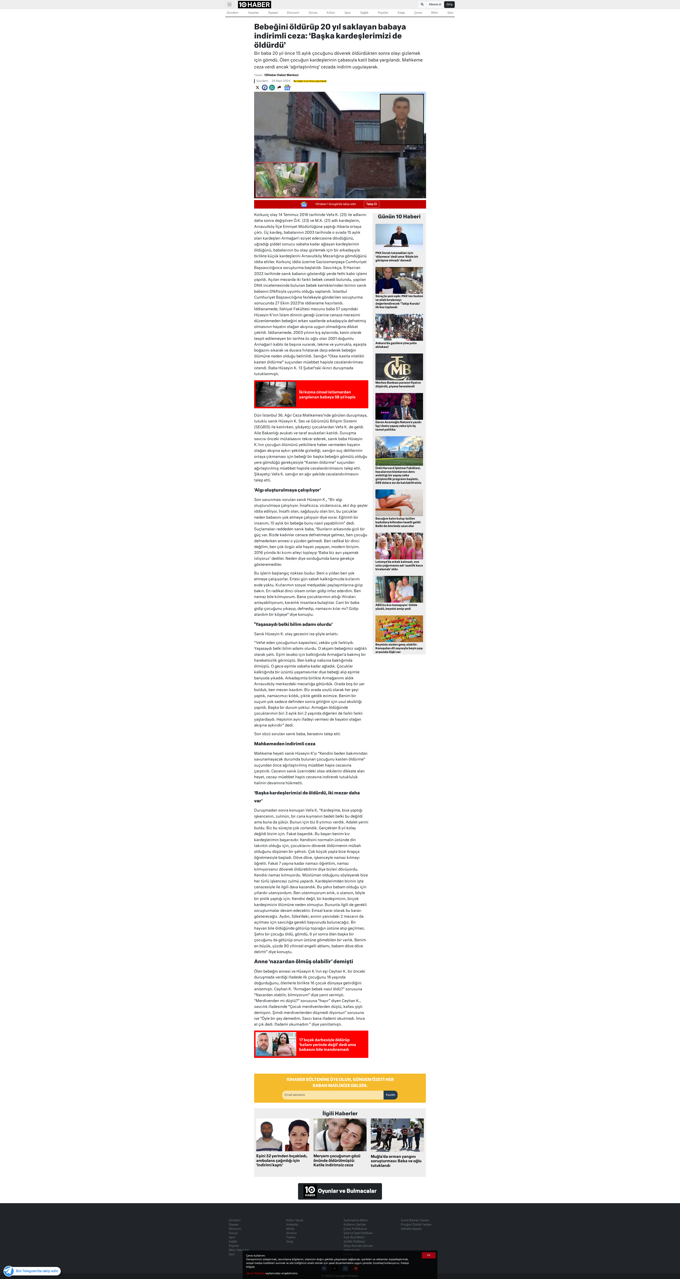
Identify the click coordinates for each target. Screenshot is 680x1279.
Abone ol (435, 4)
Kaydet (390, 1095)
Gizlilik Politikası (354, 1241)
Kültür (331, 13)
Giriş (449, 4)
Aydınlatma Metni (356, 1220)
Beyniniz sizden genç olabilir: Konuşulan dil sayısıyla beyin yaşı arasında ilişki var (399, 648)
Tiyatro (291, 1237)
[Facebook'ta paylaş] (265, 87)
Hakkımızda (351, 1250)
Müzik (290, 1229)
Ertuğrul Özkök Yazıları (416, 1224)
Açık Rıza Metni (354, 1237)
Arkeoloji (292, 1224)
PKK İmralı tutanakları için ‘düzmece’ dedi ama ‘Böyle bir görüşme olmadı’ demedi (396, 257)
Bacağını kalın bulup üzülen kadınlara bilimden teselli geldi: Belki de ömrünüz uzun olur (398, 522)
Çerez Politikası (255, 1273)
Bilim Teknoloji (239, 1250)
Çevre (418, 13)
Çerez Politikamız (355, 1229)
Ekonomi (293, 13)
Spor (347, 13)
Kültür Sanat (294, 1220)
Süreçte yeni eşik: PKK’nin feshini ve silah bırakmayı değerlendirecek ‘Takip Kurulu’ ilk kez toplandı (399, 302)
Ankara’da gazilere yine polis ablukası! (396, 345)
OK (428, 1255)
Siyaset (273, 13)
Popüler (383, 13)
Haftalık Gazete (411, 1229)
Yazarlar (253, 13)
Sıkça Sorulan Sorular (358, 1246)
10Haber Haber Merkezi (281, 75)
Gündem (233, 13)
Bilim (434, 13)
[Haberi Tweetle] (257, 87)
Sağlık (364, 13)
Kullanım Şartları (355, 1224)
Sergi (289, 1241)
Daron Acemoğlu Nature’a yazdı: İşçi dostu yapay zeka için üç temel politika (398, 426)
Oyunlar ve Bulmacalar (346, 1191)
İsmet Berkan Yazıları (415, 1220)
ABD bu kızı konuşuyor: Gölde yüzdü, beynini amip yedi (396, 607)
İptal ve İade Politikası (358, 1233)
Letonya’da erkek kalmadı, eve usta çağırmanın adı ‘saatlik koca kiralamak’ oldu (399, 566)
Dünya (313, 13)
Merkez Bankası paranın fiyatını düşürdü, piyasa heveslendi (398, 385)
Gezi (450, 13)
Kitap (401, 13)
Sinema (291, 1233)
